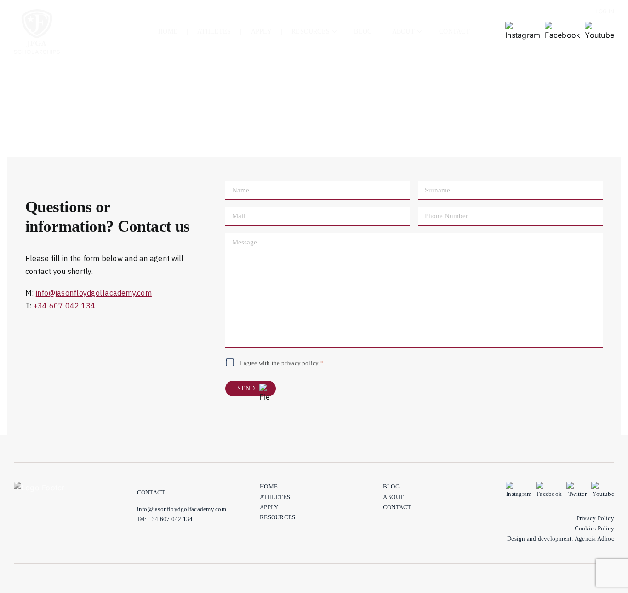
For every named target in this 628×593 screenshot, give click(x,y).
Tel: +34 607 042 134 (165, 519)
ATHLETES (275, 497)
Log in (604, 11)
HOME (269, 486)
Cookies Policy (594, 528)
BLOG (391, 486)
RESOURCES (277, 517)
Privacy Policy (595, 518)
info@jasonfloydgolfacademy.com (94, 292)
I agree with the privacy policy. (282, 363)
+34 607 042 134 (65, 305)
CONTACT (397, 507)
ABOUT (393, 497)
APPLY (269, 507)
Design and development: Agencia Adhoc (560, 538)
